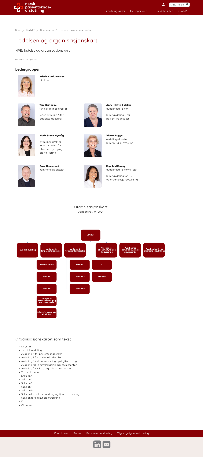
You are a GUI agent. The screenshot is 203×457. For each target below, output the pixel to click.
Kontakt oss (61, 433)
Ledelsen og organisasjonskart (76, 30)
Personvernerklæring (99, 433)
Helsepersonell (139, 11)
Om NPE (183, 11)
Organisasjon (47, 30)
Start (18, 30)
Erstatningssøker (115, 11)
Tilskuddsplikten (163, 11)
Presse (77, 433)
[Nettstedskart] (164, 5)
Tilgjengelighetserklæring (133, 433)
